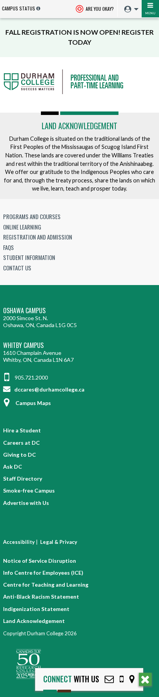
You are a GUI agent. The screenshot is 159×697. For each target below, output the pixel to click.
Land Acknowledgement (79, 126)
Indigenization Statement (36, 609)
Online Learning (22, 227)
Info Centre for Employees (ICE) (43, 572)
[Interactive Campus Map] (132, 679)
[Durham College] (79, 88)
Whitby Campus (23, 345)
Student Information (29, 257)
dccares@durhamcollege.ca (49, 389)
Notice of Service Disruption (39, 560)
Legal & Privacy (58, 542)
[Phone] (121, 679)
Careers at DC (21, 442)
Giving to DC (19, 454)
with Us (71, 679)
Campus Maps (33, 403)
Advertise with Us (26, 503)
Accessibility (19, 542)
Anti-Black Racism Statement (41, 596)
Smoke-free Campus (29, 490)
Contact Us (17, 267)
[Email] (109, 679)
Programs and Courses (32, 216)
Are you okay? (99, 8)
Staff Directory (22, 478)
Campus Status (18, 8)
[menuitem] (129, 9)
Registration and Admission (37, 237)
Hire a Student (22, 430)
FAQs (8, 247)
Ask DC (12, 466)
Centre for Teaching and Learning (45, 584)
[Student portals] (129, 9)
